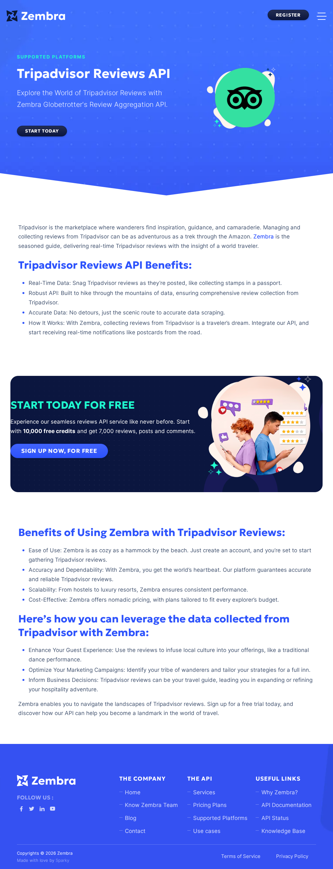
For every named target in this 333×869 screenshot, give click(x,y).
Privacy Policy (292, 856)
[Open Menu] (321, 16)
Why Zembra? (279, 792)
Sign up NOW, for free (59, 450)
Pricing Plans (210, 805)
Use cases (206, 831)
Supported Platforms (220, 818)
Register (288, 15)
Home (132, 792)
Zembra (263, 236)
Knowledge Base (283, 831)
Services (204, 792)
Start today (42, 131)
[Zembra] (36, 15)
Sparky (62, 860)
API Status (275, 818)
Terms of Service (240, 856)
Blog (130, 818)
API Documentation (286, 805)
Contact (135, 831)
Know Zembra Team (151, 805)
